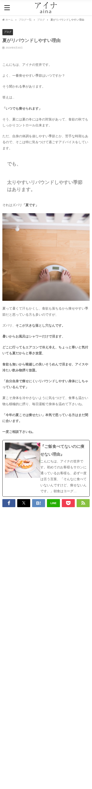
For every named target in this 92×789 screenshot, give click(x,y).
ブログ (8, 31)
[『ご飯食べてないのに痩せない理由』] (46, 468)
